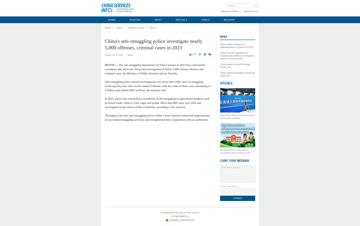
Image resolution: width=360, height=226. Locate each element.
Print (194, 54)
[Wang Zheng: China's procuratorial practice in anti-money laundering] (237, 100)
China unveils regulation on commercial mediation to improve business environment (237, 55)
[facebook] (200, 54)
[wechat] (209, 54)
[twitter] (204, 54)
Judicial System (136, 27)
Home (111, 19)
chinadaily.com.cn (229, 12)
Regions (229, 19)
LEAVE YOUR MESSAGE (234, 161)
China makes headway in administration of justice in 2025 (236, 45)
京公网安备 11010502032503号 (181, 220)
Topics (205, 19)
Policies (134, 19)
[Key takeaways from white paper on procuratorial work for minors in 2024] (237, 135)
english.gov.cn (251, 12)
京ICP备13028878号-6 (180, 216)
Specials (181, 19)
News (158, 19)
